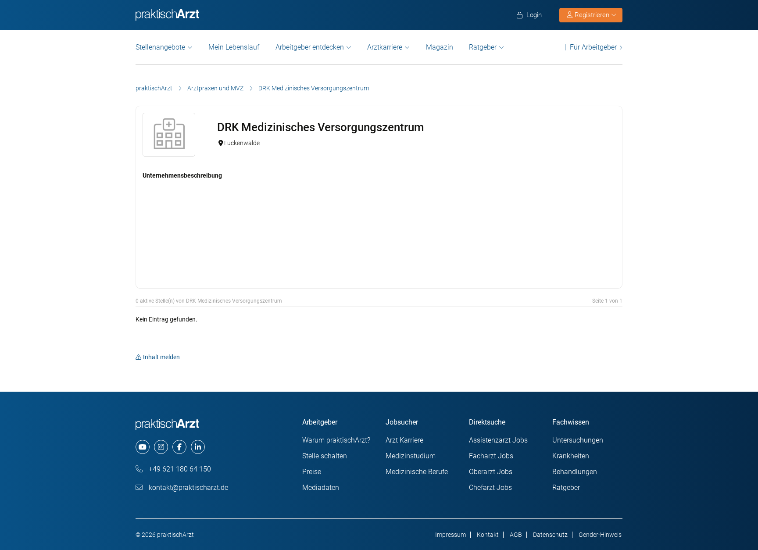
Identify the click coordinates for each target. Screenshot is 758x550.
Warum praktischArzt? (336, 440)
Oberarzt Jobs (490, 472)
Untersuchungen (577, 440)
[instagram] (161, 447)
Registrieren (592, 15)
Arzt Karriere (404, 440)
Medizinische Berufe (417, 472)
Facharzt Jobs (491, 456)
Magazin (439, 47)
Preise (311, 472)
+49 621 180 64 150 (179, 469)
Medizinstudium (411, 456)
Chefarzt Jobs (490, 487)
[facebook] (179, 447)
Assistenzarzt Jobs (498, 440)
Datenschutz (550, 534)
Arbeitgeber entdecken (309, 47)
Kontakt (488, 534)
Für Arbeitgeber (593, 47)
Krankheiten (570, 456)
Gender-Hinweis (600, 534)
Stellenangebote (160, 47)
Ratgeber (483, 47)
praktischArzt (154, 88)
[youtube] (143, 447)
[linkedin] (198, 447)
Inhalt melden (161, 357)
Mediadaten (320, 487)
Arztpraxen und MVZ (215, 88)
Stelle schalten (324, 456)
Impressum (450, 534)
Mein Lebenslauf (233, 47)
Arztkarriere (384, 47)
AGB (516, 534)
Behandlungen (574, 472)
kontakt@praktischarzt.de (187, 487)
